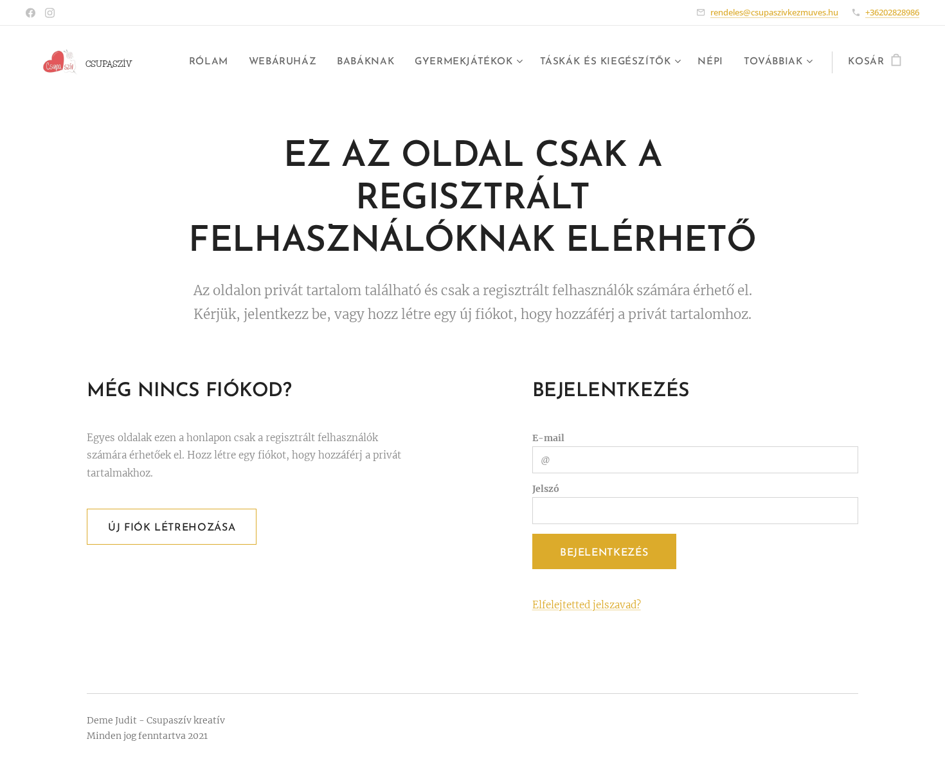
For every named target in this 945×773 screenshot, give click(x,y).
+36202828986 (892, 12)
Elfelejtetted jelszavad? (586, 605)
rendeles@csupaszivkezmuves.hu (774, 12)
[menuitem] (212, 62)
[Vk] (30, 13)
